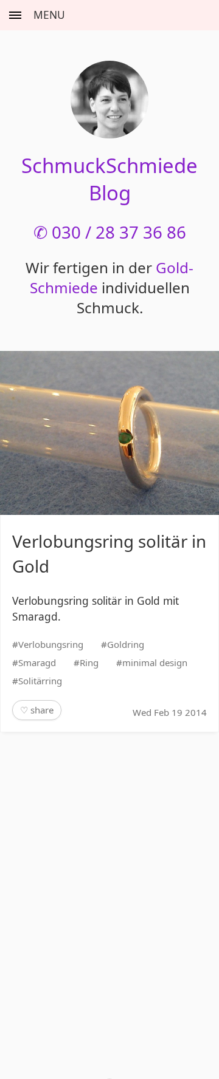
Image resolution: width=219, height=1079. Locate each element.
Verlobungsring (50, 644)
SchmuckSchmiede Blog (109, 179)
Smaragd (37, 662)
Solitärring (40, 681)
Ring (89, 662)
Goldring (125, 644)
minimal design (154, 662)
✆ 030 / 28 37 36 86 (109, 231)
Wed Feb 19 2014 (170, 712)
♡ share (37, 710)
